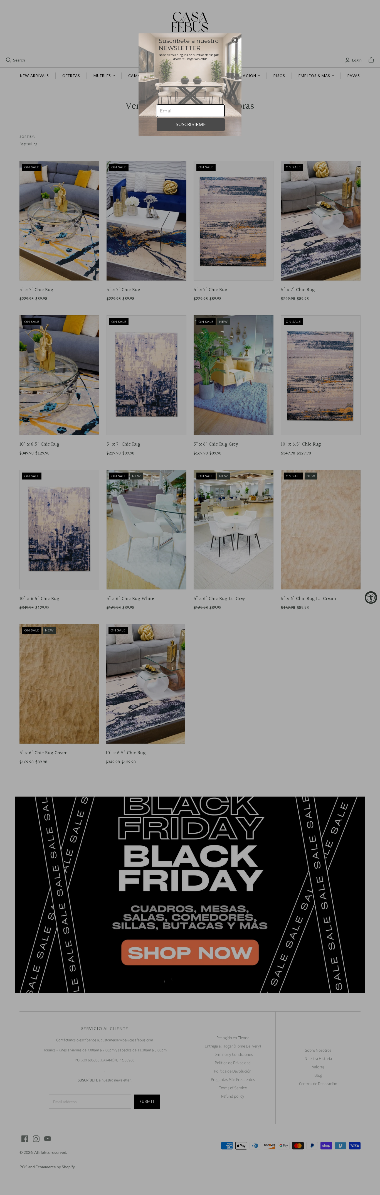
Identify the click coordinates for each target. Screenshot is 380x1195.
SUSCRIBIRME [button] (191, 124)
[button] (234, 40)
